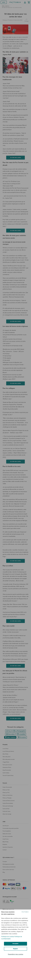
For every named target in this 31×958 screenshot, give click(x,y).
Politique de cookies (7, 936)
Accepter (15, 943)
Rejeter (15, 948)
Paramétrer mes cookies (15, 954)
